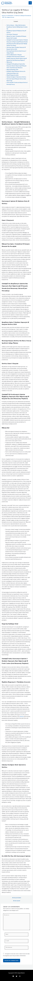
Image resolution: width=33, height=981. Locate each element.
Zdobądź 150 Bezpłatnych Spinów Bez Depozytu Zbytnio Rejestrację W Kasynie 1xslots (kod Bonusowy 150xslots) (16, 66)
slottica (22, 716)
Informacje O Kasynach (12, 34)
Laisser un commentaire (7, 15)
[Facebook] (13, 976)
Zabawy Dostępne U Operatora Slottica (16, 77)
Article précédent (16, 897)
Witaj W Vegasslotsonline (13, 75)
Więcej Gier (9, 62)
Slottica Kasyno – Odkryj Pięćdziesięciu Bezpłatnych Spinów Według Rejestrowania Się (17, 27)
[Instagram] (19, 976)
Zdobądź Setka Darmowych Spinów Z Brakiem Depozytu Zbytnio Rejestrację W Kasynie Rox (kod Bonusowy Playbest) (17, 58)
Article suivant (16, 900)
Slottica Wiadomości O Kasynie (14, 54)
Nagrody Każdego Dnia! (12, 69)
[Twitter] (16, 976)
